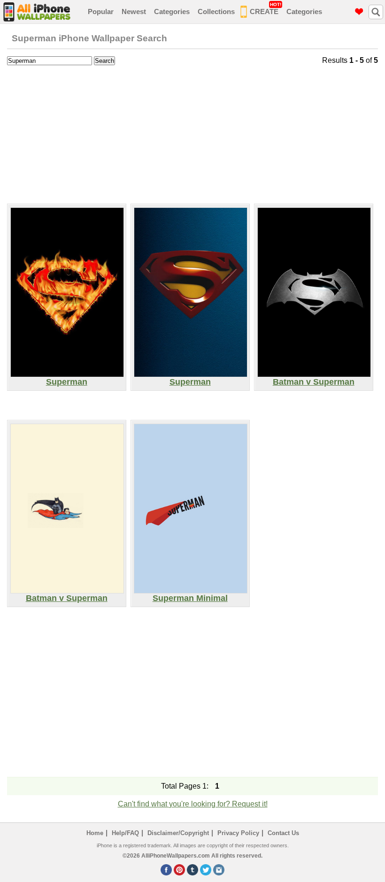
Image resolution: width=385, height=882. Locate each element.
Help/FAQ (125, 832)
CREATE (265, 8)
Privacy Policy (238, 832)
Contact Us (283, 832)
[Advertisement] (192, 133)
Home (94, 832)
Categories (172, 11)
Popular (101, 11)
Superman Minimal (190, 598)
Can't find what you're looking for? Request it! (193, 804)
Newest (134, 11)
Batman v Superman (313, 382)
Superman (66, 382)
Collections (216, 11)
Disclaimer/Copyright (178, 832)
